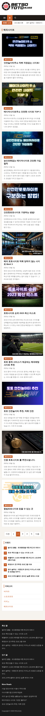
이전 (8, 534)
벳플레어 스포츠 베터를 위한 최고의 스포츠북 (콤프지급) (24, 559)
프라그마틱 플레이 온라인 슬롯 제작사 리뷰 (23, 576)
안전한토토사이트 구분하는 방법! (19, 212)
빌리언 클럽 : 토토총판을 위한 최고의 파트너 (24, 547)
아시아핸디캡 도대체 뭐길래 (12, 692)
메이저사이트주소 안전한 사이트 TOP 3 (22, 111)
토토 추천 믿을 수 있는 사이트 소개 (20, 553)
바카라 (6, 591)
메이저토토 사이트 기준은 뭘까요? (14, 700)
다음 (37, 534)
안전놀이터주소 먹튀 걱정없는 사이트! (21, 63)
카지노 (6, 601)
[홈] (10, 18)
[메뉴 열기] (4, 18)
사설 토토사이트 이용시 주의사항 (14, 689)
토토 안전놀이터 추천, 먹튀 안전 (19, 411)
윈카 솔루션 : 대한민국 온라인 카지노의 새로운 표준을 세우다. (24, 571)
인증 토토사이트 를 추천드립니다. (19, 460)
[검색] (15, 18)
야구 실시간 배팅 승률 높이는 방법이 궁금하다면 (19, 696)
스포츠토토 (8, 596)
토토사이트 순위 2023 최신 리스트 (20, 313)
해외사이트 (8, 59)
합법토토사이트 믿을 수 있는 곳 (18, 509)
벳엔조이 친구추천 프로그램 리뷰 (20, 564)
